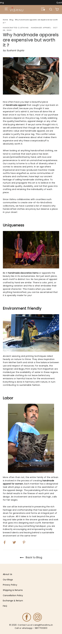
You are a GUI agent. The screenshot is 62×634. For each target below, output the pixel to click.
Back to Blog (33, 557)
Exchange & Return (13, 600)
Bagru (22, 368)
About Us (7, 574)
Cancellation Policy (13, 595)
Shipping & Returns (13, 590)
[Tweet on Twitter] (16, 542)
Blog (11, 20)
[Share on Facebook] (6, 542)
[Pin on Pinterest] (25, 542)
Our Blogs (8, 579)
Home (5, 20)
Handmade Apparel (41, 27)
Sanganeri (8, 368)
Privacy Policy (10, 584)
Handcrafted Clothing (16, 27)
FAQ (5, 605)
